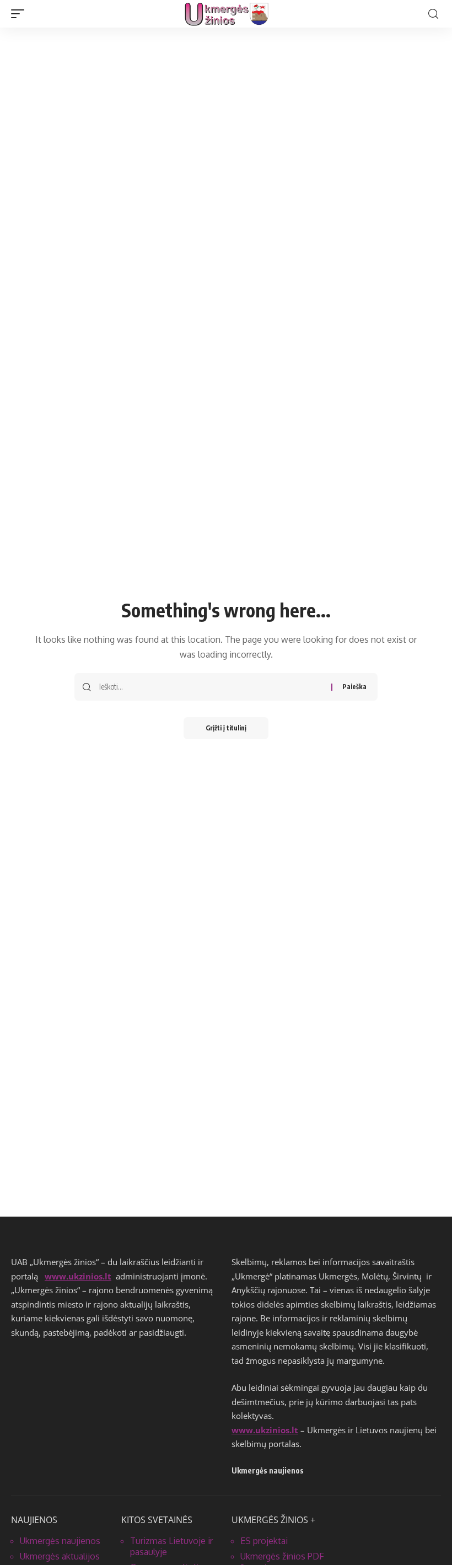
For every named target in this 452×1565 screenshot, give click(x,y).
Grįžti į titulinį (226, 728)
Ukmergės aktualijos (60, 1556)
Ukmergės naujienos (60, 1540)
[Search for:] (211, 687)
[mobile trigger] (20, 13)
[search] (433, 14)
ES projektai (264, 1540)
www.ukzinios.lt (78, 1276)
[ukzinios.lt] (226, 14)
